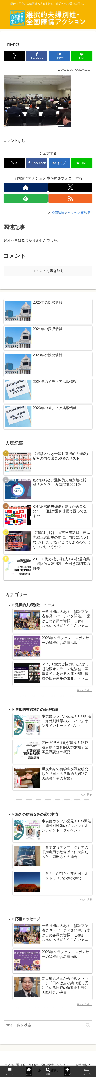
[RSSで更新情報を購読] (70, 198)
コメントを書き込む (48, 271)
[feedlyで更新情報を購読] (26, 198)
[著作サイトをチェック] (26, 187)
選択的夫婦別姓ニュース (34, 605)
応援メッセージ (27, 919)
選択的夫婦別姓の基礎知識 (36, 709)
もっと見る (84, 690)
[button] (88, 1025)
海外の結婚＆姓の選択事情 (36, 814)
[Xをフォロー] (70, 187)
